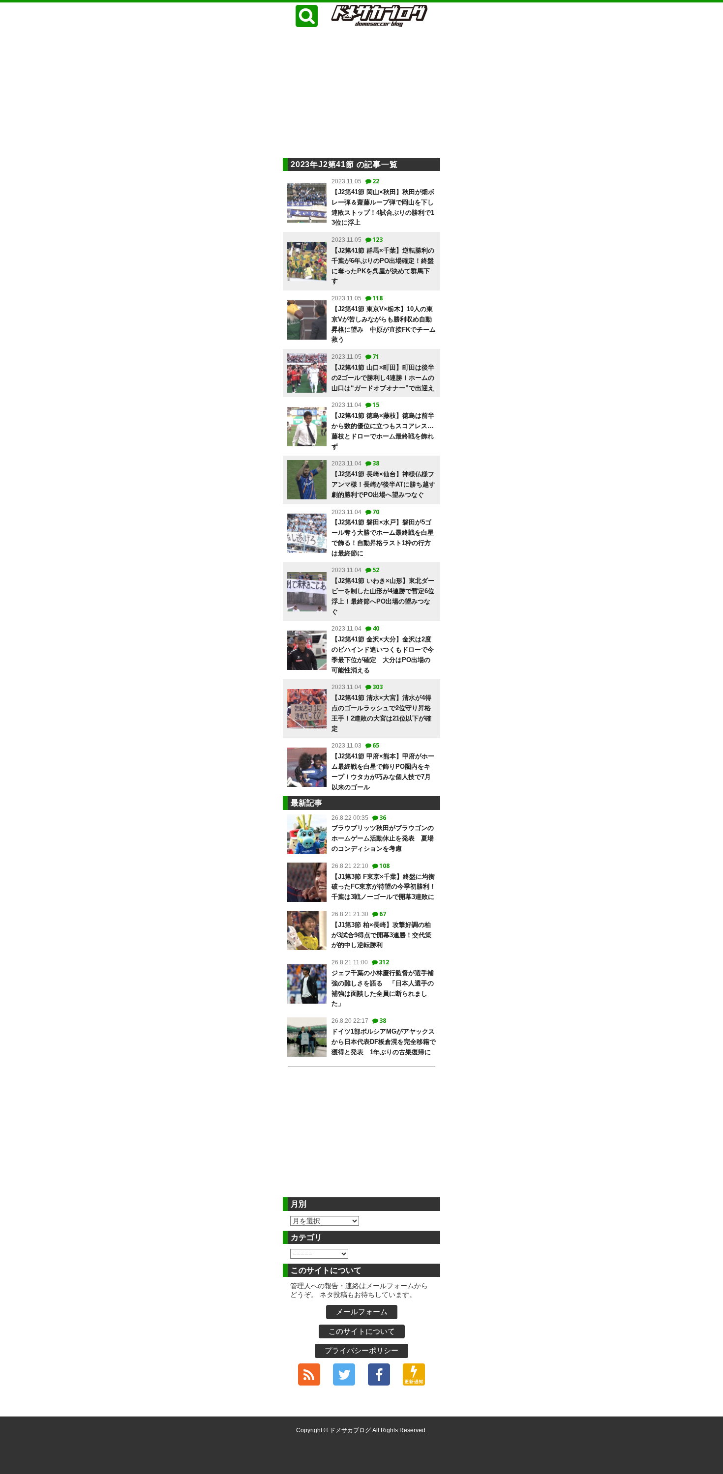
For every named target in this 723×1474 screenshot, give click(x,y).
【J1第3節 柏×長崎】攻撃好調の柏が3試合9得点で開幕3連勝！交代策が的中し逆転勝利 (381, 935)
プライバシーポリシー (361, 1350)
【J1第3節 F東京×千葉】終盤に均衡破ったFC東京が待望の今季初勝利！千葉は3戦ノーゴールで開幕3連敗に (383, 887)
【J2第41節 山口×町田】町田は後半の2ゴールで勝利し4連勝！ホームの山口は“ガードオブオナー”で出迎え (382, 378)
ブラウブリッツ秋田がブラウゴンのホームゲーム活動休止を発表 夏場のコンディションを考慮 (382, 838)
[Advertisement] (361, 93)
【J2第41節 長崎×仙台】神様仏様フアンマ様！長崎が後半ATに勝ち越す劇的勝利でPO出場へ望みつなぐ (383, 484)
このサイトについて (362, 1331)
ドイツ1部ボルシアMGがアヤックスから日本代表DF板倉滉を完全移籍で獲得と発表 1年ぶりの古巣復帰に (383, 1042)
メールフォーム (362, 1311)
